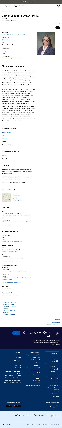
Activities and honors (10, 231)
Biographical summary (13, 66)
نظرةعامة (58, 28)
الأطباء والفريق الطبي (56, 322)
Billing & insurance (16, 199)
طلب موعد (56, 23)
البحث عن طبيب (7, 11)
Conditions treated (9, 128)
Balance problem (6, 132)
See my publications (6, 289)
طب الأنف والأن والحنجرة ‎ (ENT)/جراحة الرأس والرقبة (13, 34)
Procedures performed (10, 151)
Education (6, 207)
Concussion (5, 135)
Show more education (7, 225)
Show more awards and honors (9, 261)
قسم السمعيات (5, 41)
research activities (6, 295)
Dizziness (4, 138)
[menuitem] (57, 28)
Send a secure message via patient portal (11, 58)
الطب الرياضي (5, 39)
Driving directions (16, 195)
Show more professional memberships (10, 282)
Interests (5, 166)
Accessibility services (17, 200)
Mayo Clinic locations (10, 190)
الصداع (3, 42)
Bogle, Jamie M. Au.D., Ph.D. (52, 324)
